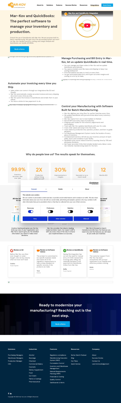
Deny (35, 218)
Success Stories (97, 358)
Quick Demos (75, 364)
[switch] (50, 211)
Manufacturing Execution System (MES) (58, 359)
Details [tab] (60, 189)
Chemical (32, 361)
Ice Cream (32, 376)
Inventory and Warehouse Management (59, 367)
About (94, 355)
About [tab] (87, 189)
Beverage (32, 358)
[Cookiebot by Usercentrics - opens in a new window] (90, 183)
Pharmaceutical (34, 382)
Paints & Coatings (35, 379)
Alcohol (31, 355)
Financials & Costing (57, 377)
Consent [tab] (34, 189)
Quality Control (55, 380)
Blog (72, 358)
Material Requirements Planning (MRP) (58, 372)
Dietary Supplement (36, 370)
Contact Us (96, 361)
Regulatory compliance (58, 355)
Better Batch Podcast (78, 355)
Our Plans (74, 361)
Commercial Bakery (36, 364)
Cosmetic (32, 367)
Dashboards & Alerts (57, 383)
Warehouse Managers (15, 358)
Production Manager (15, 361)
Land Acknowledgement (100, 364)
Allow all (86, 218)
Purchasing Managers (15, 355)
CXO (9, 364)
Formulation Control (57, 363)
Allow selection (60, 218)
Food (31, 373)
